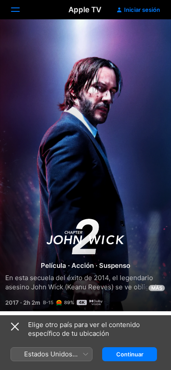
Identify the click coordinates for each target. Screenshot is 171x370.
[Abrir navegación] (20, 9)
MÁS (156, 288)
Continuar (129, 354)
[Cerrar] (15, 327)
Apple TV (84, 9)
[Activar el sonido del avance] (147, 36)
